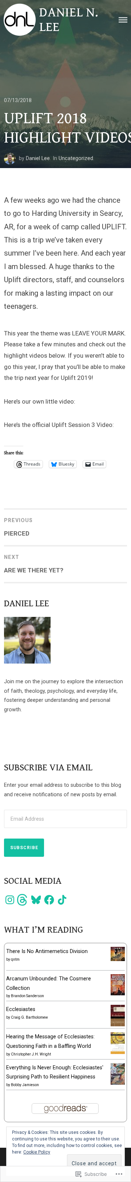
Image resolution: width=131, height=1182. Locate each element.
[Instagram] (10, 900)
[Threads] (23, 900)
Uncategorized (76, 158)
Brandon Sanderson (27, 996)
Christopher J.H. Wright (31, 1054)
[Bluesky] (36, 900)
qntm (15, 959)
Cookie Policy (36, 1152)
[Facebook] (49, 900)
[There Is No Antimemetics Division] (118, 959)
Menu (123, 20)
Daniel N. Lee (69, 20)
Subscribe (24, 847)
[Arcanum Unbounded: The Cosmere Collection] (118, 993)
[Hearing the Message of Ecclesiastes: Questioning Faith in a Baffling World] (118, 1052)
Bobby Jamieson (25, 1085)
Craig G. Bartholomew (29, 1017)
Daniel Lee (38, 158)
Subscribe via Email (48, 767)
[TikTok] (62, 900)
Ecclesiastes (20, 1009)
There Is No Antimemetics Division (47, 951)
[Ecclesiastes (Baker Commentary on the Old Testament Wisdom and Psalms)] (118, 1024)
